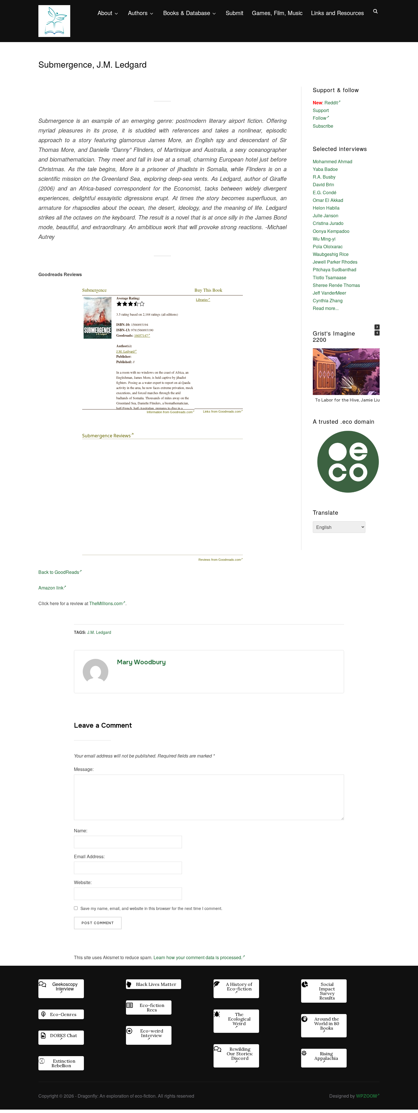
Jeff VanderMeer (329, 292)
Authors (138, 13)
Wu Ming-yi (324, 238)
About (105, 13)
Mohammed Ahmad (332, 161)
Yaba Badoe (325, 169)
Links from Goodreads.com (222, 411)
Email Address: (89, 856)
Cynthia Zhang (328, 300)
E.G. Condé (324, 192)
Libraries (202, 299)
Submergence (94, 290)
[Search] (375, 10)
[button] (377, 327)
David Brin (323, 184)
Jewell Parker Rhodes (335, 261)
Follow (319, 118)
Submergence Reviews (106, 436)
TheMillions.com (106, 603)
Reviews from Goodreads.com (219, 559)
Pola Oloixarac (328, 246)
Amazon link (50, 587)
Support (321, 110)
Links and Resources (337, 13)
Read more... (326, 308)
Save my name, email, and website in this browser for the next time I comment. (151, 908)
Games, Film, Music (277, 13)
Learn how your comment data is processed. (198, 957)
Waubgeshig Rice (331, 254)
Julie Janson (325, 215)
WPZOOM (366, 1096)
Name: (80, 830)
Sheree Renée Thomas (336, 285)
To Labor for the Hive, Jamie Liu (347, 400)
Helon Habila (326, 207)
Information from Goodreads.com (170, 412)
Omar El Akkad (328, 200)
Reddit (331, 102)
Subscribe (323, 126)
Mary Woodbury (141, 662)
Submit (234, 13)
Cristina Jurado (328, 223)
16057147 (141, 335)
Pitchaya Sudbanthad (334, 269)
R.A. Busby (324, 176)
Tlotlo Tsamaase (329, 277)
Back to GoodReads (58, 572)
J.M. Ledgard (125, 351)
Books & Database (186, 13)
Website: (83, 882)
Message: (84, 769)
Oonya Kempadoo (331, 231)
